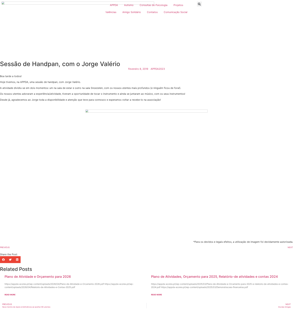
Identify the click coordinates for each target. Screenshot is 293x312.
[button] (199, 4)
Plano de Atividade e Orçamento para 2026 (38, 277)
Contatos (152, 12)
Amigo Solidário (131, 12)
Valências (110, 12)
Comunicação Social (175, 12)
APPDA (114, 5)
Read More (10, 294)
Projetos (178, 5)
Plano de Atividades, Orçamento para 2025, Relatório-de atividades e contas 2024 (214, 277)
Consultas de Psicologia (153, 5)
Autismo (129, 5)
